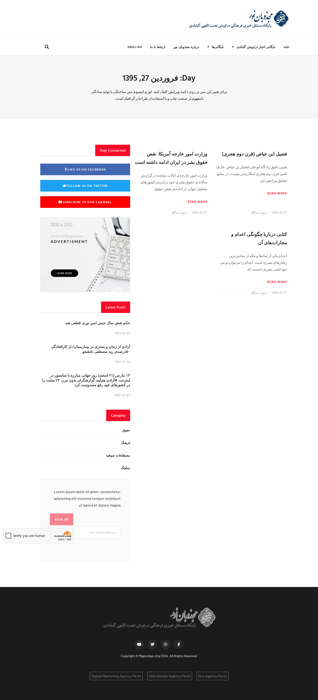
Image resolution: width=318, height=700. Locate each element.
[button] (47, 47)
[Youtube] (139, 644)
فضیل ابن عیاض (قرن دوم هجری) (254, 153)
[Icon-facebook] (179, 644)
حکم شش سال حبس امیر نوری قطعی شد (97, 323)
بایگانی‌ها (218, 46)
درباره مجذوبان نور (186, 46)
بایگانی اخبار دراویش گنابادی (256, 46)
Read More (277, 193)
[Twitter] (152, 644)
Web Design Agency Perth (170, 676)
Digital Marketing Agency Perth (116, 676)
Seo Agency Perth (212, 676)
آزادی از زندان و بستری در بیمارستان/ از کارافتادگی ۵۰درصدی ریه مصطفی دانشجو (90, 349)
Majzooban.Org (149, 656)
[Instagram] (166, 644)
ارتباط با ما (157, 46)
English (135, 46)
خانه (286, 46)
